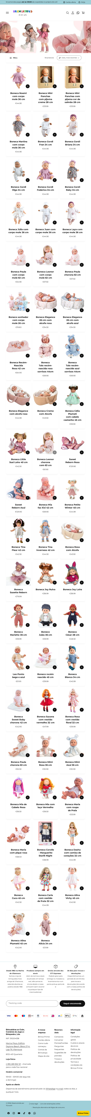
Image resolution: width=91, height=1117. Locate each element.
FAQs (83, 2)
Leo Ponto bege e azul (18, 676)
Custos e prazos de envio (77, 1044)
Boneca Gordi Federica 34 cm (45, 188)
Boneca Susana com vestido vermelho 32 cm (45, 719)
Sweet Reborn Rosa (72, 461)
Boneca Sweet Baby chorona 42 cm (18, 719)
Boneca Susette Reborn (18, 591)
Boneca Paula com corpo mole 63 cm (18, 274)
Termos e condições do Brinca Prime (76, 1065)
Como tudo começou (43, 1045)
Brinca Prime (44, 1037)
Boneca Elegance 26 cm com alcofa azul (72, 320)
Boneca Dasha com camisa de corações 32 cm (72, 852)
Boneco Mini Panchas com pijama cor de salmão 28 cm (72, 98)
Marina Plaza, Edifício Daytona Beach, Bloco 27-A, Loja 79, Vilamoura (18, 1046)
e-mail (60, 1089)
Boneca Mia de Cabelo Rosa (18, 806)
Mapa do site (43, 1056)
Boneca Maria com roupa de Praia (72, 807)
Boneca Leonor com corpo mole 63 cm (45, 274)
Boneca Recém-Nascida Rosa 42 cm (18, 365)
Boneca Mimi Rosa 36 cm (45, 763)
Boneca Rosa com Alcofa (72, 548)
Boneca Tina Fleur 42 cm (18, 548)
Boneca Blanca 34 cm (72, 676)
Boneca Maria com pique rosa (18, 851)
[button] (7, 12)
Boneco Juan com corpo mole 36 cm (45, 231)
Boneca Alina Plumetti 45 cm (18, 942)
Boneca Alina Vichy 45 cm (72, 896)
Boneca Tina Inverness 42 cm (45, 548)
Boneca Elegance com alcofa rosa (18, 412)
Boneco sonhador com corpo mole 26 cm (18, 320)
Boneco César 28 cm (72, 633)
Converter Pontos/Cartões (61, 1041)
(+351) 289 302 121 (13, 1064)
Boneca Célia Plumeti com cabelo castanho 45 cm (72, 415)
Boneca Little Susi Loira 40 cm (18, 461)
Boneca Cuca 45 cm (18, 896)
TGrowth (9, 1105)
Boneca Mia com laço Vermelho (45, 806)
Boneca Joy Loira (72, 589)
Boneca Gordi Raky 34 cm (72, 188)
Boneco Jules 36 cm (45, 633)
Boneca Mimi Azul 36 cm (72, 763)
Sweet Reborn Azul (18, 506)
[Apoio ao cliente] (78, 12)
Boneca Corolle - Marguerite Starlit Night (45, 852)
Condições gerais (75, 1038)
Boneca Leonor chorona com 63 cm (45, 462)
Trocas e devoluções (59, 1060)
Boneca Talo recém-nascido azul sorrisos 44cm (72, 367)
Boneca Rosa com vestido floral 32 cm (72, 719)
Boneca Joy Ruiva (45, 589)
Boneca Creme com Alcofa (45, 412)
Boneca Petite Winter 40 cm (72, 506)
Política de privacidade (76, 1057)
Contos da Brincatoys (42, 1051)
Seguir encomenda (72, 1003)
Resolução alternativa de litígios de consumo (49, 1107)
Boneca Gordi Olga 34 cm (18, 188)
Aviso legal (34, 1104)
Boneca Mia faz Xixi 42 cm (45, 506)
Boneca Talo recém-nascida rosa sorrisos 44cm (45, 367)
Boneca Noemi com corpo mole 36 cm (18, 96)
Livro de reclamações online (50, 1104)
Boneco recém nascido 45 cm (45, 676)
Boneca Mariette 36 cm (18, 633)
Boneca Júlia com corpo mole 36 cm (18, 231)
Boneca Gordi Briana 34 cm (72, 143)
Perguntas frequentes (59, 1047)
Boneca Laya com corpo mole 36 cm (72, 231)
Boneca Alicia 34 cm (45, 942)
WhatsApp (50, 1089)
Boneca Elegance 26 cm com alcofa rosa (45, 320)
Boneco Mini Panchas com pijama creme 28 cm (45, 98)
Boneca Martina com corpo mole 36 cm (18, 144)
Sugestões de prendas (60, 1054)
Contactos (58, 1037)
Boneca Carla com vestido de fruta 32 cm (45, 898)
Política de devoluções (75, 1050)
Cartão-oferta (71, 2)
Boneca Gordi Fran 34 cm (45, 143)
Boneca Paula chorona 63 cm (72, 273)
